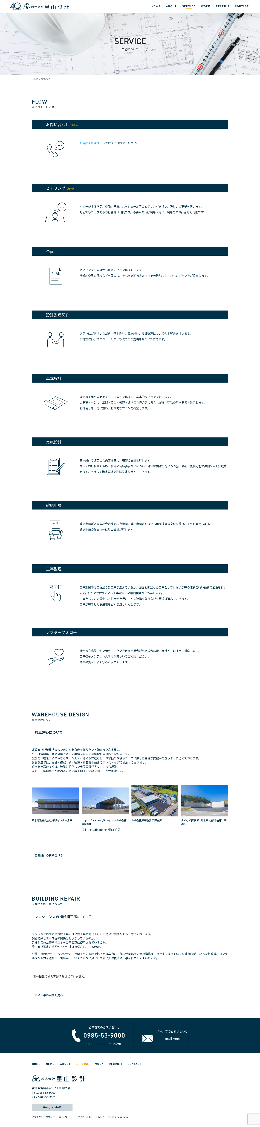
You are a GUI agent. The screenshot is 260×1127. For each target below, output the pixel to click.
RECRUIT (222, 6)
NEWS (156, 6)
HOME (35, 79)
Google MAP (52, 1107)
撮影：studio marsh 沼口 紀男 (101, 829)
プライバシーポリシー (43, 1116)
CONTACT (242, 6)
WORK (205, 6)
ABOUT (171, 6)
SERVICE (188, 6)
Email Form (172, 1038)
